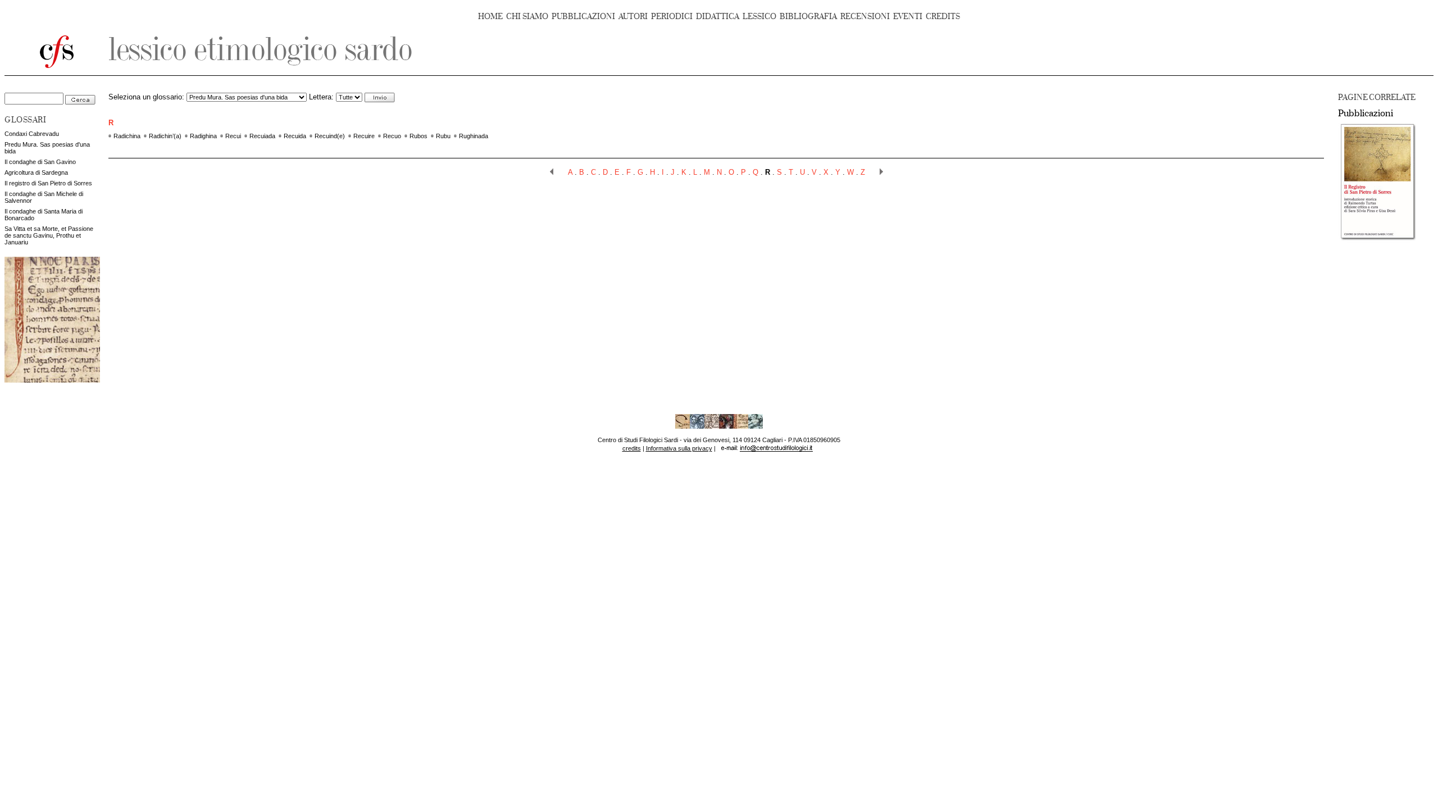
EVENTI (907, 16)
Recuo (392, 136)
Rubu (443, 136)
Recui (233, 136)
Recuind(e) (330, 136)
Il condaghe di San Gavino (40, 161)
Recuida (295, 136)
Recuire (364, 136)
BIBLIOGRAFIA (808, 16)
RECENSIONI (865, 16)
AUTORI (633, 16)
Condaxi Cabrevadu (31, 133)
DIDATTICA (717, 16)
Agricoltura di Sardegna (36, 172)
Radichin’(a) (165, 136)
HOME (490, 16)
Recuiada (262, 136)
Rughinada (473, 136)
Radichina (126, 136)
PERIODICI (672, 16)
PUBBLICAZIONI (583, 16)
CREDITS (943, 16)
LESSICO (759, 16)
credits (631, 448)
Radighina (203, 136)
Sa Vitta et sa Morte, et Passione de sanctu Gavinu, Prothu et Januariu (48, 235)
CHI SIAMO (527, 16)
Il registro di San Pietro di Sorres (48, 183)
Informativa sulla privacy (679, 448)
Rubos (418, 136)
